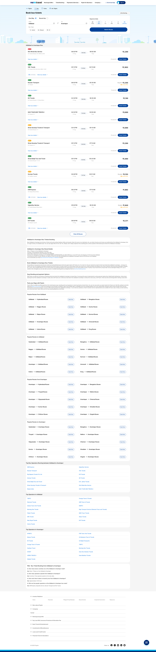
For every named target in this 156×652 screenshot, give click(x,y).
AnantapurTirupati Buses (38, 392)
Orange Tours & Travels (85, 498)
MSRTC (81, 505)
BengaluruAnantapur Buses (90, 427)
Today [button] (92, 23)
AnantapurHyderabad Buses (39, 384)
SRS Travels (30, 516)
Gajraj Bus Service (84, 467)
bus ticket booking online (80, 268)
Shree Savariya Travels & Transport (36, 485)
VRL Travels (82, 470)
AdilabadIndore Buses (37, 329)
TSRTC (29, 498)
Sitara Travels (82, 516)
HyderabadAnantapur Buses (39, 427)
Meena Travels (31, 537)
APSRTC (29, 533)
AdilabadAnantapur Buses (38, 322)
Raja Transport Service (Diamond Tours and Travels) (93, 509)
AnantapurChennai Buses (89, 399)
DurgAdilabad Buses (88, 372)
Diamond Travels (31, 502)
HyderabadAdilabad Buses (38, 342)
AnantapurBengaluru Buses (90, 384)
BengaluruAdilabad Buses (89, 342)
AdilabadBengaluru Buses (89, 299)
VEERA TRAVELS (31, 555)
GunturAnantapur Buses (38, 449)
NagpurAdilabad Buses (37, 349)
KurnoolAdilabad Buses (89, 357)
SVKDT (29, 551)
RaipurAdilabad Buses (37, 357)
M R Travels (82, 520)
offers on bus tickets (36, 286)
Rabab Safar (30, 489)
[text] (78, 8)
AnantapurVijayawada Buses (39, 399)
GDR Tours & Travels (84, 502)
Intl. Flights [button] (54, 8)
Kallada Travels (31, 559)
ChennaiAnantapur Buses (89, 442)
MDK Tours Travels (84, 513)
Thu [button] (118, 23)
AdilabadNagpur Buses (37, 307)
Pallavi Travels (31, 513)
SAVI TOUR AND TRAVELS (86, 489)
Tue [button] (105, 23)
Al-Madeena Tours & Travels (86, 537)
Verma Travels (31, 524)
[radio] (33, 18)
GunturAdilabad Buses (88, 349)
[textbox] (42, 23)
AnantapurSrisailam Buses (90, 407)
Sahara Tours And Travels (34, 505)
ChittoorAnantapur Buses (38, 457)
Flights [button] (30, 8)
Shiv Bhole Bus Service (85, 485)
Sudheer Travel (31, 548)
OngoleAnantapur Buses (89, 457)
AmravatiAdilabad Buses (89, 364)
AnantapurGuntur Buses (38, 407)
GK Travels (82, 478)
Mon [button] (99, 23)
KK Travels (30, 540)
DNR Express (30, 467)
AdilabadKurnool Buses (89, 314)
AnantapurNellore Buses (89, 392)
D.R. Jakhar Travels (84, 481)
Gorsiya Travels (31, 478)
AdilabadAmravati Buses (89, 322)
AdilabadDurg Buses (88, 329)
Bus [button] (38, 8)
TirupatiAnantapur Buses (38, 434)
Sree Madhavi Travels (85, 555)
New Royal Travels (32, 520)
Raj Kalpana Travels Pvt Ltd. (34, 474)
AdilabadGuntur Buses (88, 307)
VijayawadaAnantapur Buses (39, 442)
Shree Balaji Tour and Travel (34, 481)
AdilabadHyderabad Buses (38, 299)
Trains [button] (45, 8)
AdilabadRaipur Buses (37, 314)
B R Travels (82, 474)
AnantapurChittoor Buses (38, 414)
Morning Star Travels (32, 509)
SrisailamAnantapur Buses (90, 449)
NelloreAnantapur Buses (89, 434)
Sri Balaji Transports (84, 540)
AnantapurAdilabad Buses (38, 364)
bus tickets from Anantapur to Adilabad (49, 257)
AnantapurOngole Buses (89, 414)
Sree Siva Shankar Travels (86, 551)
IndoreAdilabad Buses (37, 372)
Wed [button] (112, 23)
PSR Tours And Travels (85, 533)
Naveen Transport (32, 470)
